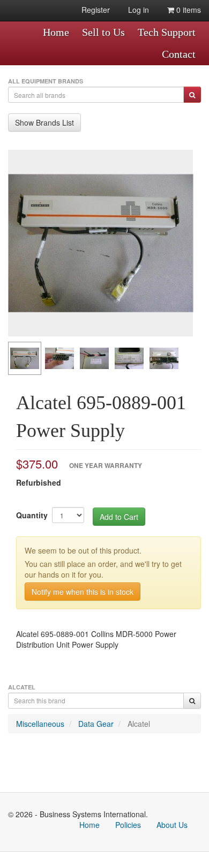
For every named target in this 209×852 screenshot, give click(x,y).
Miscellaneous (40, 723)
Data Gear (96, 723)
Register (95, 9)
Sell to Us (103, 32)
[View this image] (25, 358)
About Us (172, 824)
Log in (138, 9)
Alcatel (139, 723)
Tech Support (167, 32)
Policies (128, 824)
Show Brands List (44, 122)
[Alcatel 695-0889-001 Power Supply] (100, 243)
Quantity (32, 515)
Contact (179, 54)
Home (56, 32)
